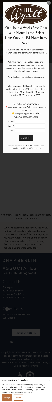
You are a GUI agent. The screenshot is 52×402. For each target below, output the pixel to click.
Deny (18, 397)
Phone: (11, 130)
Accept (7, 397)
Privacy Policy (16, 148)
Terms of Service (30, 148)
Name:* (10, 121)
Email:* (11, 126)
